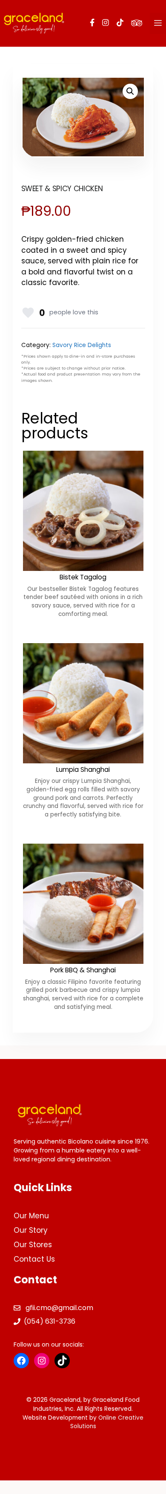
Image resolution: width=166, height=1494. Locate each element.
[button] (130, 91)
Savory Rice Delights (81, 345)
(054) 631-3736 (49, 1321)
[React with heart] (28, 312)
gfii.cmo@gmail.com (59, 1308)
